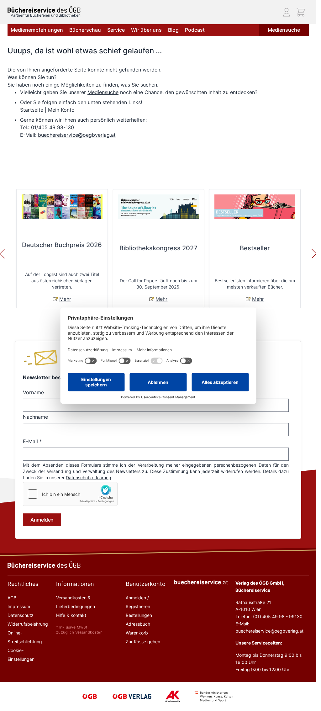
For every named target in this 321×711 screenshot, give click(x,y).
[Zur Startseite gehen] (44, 9)
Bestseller (255, 248)
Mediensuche (284, 30)
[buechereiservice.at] (201, 582)
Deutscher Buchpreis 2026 (62, 245)
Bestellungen (139, 615)
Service (116, 30)
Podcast (195, 30)
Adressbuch (138, 624)
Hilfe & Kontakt (71, 615)
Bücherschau (85, 30)
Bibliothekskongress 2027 (158, 248)
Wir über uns (146, 30)
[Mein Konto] (286, 12)
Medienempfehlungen (37, 30)
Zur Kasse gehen (143, 641)
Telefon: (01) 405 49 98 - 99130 (269, 616)
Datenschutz (21, 615)
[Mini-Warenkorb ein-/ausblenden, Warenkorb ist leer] (301, 12)
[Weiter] (314, 253)
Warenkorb (137, 632)
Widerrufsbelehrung (28, 624)
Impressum (19, 606)
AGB (12, 597)
